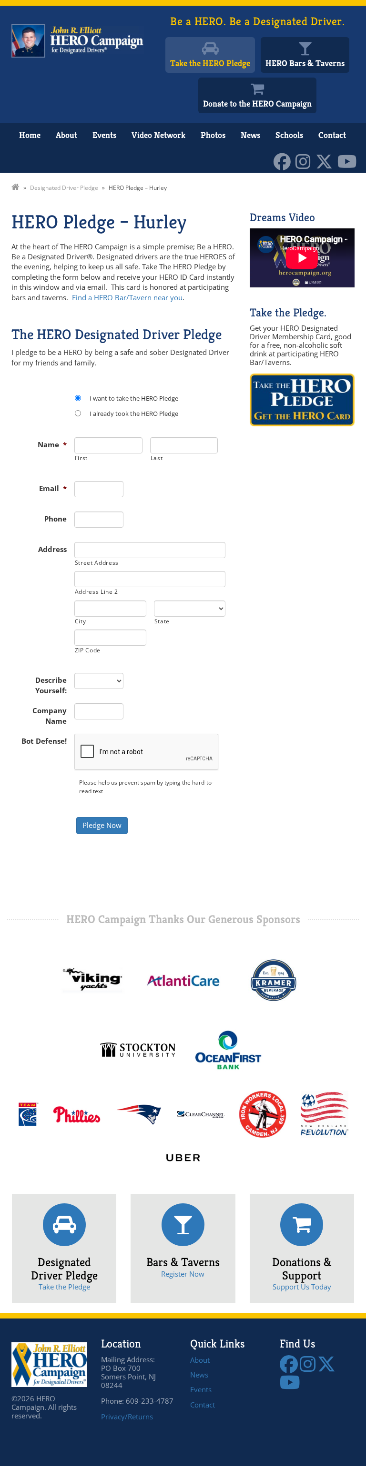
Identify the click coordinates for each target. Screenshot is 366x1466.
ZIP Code (88, 650)
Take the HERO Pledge (210, 63)
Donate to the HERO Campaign (257, 103)
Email (53, 488)
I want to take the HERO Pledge (134, 398)
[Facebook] (284, 160)
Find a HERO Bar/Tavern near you (127, 297)
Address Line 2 (96, 592)
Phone (55, 518)
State (162, 621)
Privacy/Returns (127, 1416)
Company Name (49, 715)
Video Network (158, 134)
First (81, 458)
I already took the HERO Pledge (134, 413)
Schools (289, 134)
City (80, 621)
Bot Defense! (44, 741)
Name (52, 444)
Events (104, 134)
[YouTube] (349, 160)
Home (30, 134)
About (66, 134)
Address (52, 549)
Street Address (97, 563)
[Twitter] (326, 160)
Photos (213, 134)
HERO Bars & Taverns (305, 63)
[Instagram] (305, 160)
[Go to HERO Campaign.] (15, 188)
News (250, 134)
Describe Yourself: (51, 685)
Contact (332, 134)
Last (157, 458)
